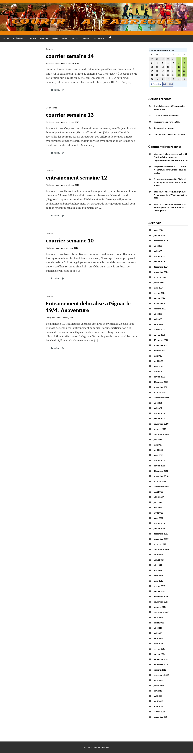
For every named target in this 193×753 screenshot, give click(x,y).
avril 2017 (158, 575)
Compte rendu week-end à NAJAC (170, 134)
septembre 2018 (161, 486)
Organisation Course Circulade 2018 (170, 160)
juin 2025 (158, 246)
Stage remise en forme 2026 (167, 122)
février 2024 (159, 293)
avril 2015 (158, 701)
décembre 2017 (161, 533)
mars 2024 (158, 287)
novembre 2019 (161, 423)
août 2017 (158, 554)
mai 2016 (158, 633)
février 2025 (159, 256)
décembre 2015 (161, 659)
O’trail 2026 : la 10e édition (166, 115)
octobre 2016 (160, 607)
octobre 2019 (160, 429)
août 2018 (158, 492)
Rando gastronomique (164, 128)
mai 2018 (158, 507)
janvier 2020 (159, 418)
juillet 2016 (159, 622)
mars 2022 (158, 366)
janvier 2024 (159, 298)
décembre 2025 (161, 240)
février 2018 (159, 523)
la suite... (57, 89)
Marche (44, 38)
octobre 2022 (160, 350)
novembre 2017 (161, 539)
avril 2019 (158, 450)
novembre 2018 (161, 476)
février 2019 (159, 460)
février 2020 (159, 413)
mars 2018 (158, 518)
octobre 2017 (160, 544)
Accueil (6, 38)
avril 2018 (158, 512)
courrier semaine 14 (70, 56)
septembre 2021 (161, 397)
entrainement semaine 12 (76, 177)
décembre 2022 (161, 340)
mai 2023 (158, 319)
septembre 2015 (161, 675)
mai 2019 (158, 444)
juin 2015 (158, 690)
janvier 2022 (159, 376)
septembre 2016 (161, 612)
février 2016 (159, 649)
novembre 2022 (161, 345)
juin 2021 (158, 403)
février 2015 (159, 711)
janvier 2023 (159, 335)
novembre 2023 (161, 303)
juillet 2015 (159, 685)
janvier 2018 (159, 528)
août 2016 (158, 617)
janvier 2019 (159, 465)
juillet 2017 (159, 560)
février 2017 (159, 586)
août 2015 (158, 680)
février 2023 (159, 329)
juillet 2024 (159, 282)
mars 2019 (158, 455)
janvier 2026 (159, 235)
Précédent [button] (157, 84)
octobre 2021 (160, 392)
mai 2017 (158, 570)
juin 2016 (158, 628)
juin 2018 (158, 502)
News (64, 38)
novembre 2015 (161, 664)
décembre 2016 (161, 596)
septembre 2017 (161, 549)
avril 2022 (158, 361)
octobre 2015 (160, 669)
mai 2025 (158, 251)
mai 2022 (158, 355)
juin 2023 (158, 314)
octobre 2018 (160, 481)
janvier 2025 (159, 261)
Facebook (99, 38)
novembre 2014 (161, 717)
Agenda (74, 38)
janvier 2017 (159, 591)
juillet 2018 (159, 497)
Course (32, 38)
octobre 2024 (160, 277)
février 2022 (159, 371)
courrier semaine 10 (70, 240)
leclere (58, 318)
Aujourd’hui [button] (168, 84)
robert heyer (60, 63)
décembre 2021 (161, 382)
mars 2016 (158, 643)
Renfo (55, 38)
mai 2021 (158, 408)
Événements (19, 38)
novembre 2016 (161, 601)
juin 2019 (158, 439)
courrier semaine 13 (70, 115)
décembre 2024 (161, 266)
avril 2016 (158, 638)
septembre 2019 (161, 434)
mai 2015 (158, 696)
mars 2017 (158, 581)
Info (55, 107)
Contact (86, 38)
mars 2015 (158, 706)
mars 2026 (158, 230)
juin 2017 (158, 565)
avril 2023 (158, 324)
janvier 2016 (159, 654)
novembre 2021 (161, 387)
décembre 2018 (161, 471)
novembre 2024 (161, 272)
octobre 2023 (160, 308)
